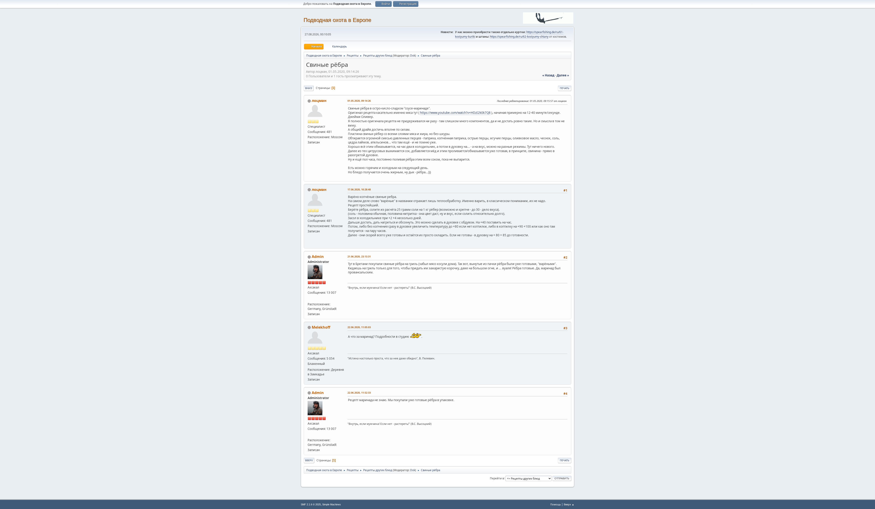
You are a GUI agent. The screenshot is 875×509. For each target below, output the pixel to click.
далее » (563, 75)
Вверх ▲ (569, 504)
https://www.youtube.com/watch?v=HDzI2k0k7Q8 (455, 113)
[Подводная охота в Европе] (309, 298)
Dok (412, 55)
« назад (548, 75)
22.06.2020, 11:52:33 (359, 392)
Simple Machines (331, 504)
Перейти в (497, 478)
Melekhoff (321, 327)
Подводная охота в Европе (337, 20)
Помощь (555, 504)
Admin (318, 256)
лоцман (319, 100)
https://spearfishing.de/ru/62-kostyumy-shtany (519, 37)
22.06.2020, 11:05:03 (359, 327)
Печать (564, 88)
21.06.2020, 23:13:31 (359, 256)
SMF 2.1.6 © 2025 (311, 504)
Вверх (309, 460)
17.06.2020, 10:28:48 (359, 189)
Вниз (308, 88)
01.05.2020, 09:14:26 (359, 100)
